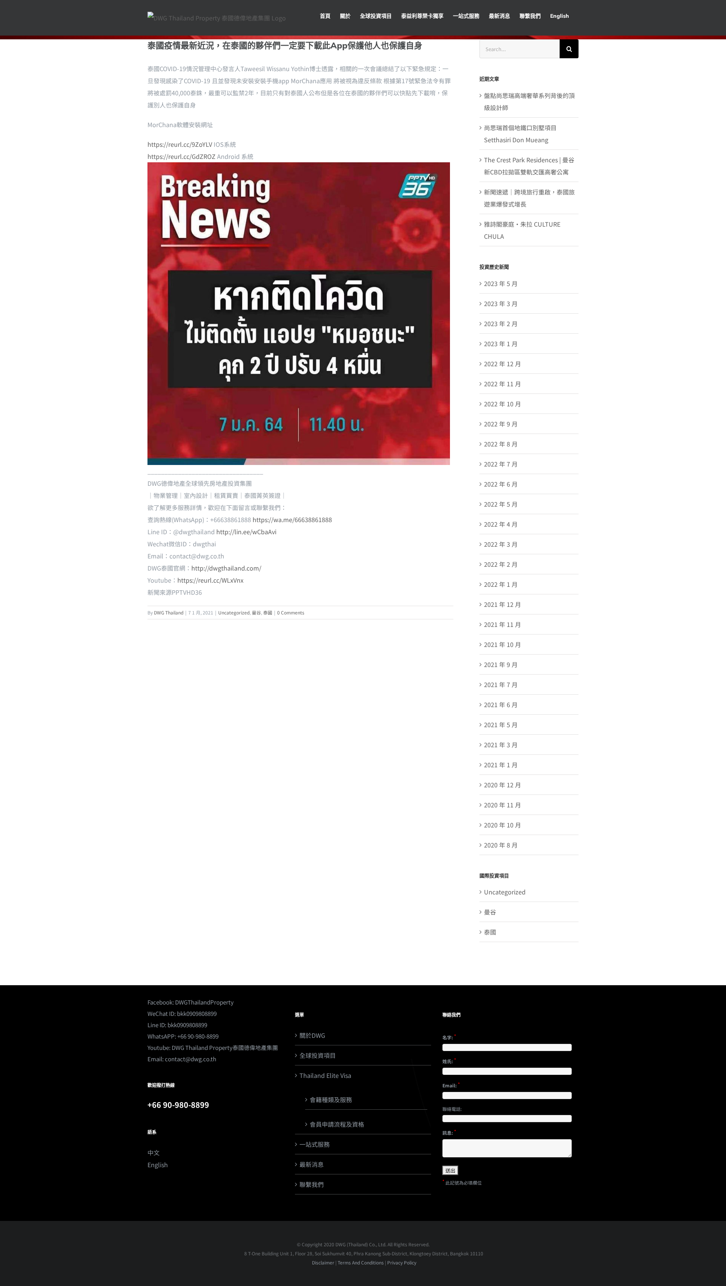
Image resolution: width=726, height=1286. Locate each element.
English (157, 1164)
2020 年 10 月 (502, 824)
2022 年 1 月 (501, 584)
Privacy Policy (401, 1262)
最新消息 (311, 1164)
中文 (153, 1152)
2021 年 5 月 (501, 724)
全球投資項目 (317, 1055)
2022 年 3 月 (501, 544)
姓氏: (449, 1060)
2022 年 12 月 (502, 363)
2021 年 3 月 (501, 744)
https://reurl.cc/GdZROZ (181, 156)
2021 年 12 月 (502, 604)
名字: (449, 1036)
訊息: (449, 1132)
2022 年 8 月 (501, 443)
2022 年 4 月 (501, 524)
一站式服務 (314, 1144)
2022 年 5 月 (501, 503)
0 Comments (290, 612)
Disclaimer (322, 1262)
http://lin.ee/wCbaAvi (246, 531)
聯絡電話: (452, 1109)
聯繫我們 (311, 1184)
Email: (451, 1085)
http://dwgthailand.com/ (226, 567)
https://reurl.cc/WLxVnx (210, 580)
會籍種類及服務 (331, 1099)
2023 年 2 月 (501, 323)
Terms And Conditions (361, 1262)
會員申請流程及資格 (337, 1124)
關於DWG (312, 1035)
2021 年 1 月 (501, 764)
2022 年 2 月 (501, 564)
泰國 (267, 612)
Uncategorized (234, 612)
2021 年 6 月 (501, 704)
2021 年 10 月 (502, 644)
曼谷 (256, 612)
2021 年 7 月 (501, 684)
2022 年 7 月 (501, 463)
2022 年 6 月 (501, 483)
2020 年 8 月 (501, 844)
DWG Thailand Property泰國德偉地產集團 (225, 1047)
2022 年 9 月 (501, 423)
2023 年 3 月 (501, 303)
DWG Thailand (168, 612)
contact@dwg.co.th (190, 1059)
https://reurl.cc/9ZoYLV (179, 144)
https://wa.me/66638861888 (292, 519)
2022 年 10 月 (502, 403)
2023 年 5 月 (501, 283)
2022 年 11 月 (502, 383)
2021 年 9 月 (501, 664)
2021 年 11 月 (502, 624)
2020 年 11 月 (502, 804)
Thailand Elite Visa (325, 1075)
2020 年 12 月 (502, 784)
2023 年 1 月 (501, 343)
